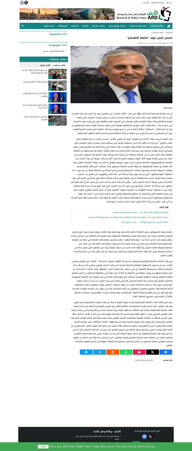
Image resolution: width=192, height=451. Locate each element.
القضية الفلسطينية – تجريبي (53, 51)
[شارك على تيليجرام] (99, 352)
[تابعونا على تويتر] (26, 2)
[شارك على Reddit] (113, 352)
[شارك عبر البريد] (139, 352)
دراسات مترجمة (98, 25)
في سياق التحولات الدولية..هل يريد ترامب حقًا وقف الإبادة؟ (34, 71)
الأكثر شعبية (45, 65)
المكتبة (85, 25)
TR (171, 43)
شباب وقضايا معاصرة (137, 25)
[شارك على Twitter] (152, 352)
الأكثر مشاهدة (59, 65)
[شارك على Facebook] (166, 352)
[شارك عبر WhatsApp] (126, 352)
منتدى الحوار (49, 25)
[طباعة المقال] (86, 352)
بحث (23, 26)
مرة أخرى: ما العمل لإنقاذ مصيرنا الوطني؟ (35, 118)
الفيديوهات (63, 25)
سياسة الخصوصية (157, 2)
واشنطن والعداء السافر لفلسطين (35, 81)
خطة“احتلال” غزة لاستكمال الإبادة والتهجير (35, 95)
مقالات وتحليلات (156, 25)
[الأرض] (143, 14)
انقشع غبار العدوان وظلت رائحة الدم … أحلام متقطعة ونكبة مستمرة (140, 212)
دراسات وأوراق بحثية (117, 25)
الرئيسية (168, 26)
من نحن (168, 2)
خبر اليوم (75, 25)
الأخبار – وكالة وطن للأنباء (107, 431)
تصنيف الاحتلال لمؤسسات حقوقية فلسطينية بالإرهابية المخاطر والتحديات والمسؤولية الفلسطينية (128, 217)
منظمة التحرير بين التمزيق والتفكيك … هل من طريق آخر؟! (144, 222)
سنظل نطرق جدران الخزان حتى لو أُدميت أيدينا (35, 106)
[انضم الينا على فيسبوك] (22, 2)
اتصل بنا (146, 2)
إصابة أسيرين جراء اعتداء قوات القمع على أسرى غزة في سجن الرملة (97, 438)
